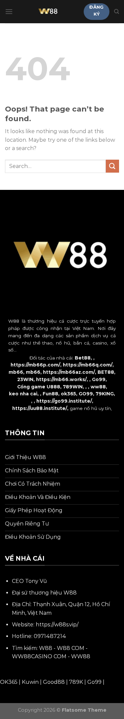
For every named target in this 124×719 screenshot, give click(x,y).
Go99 (98, 379)
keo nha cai (23, 393)
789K (76, 682)
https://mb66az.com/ (69, 372)
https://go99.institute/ (64, 401)
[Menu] (9, 11)
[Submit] (112, 166)
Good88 (54, 682)
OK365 (9, 682)
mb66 (16, 372)
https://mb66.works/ (61, 379)
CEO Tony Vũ (29, 581)
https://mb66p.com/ (35, 364)
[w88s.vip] (48, 11)
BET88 (106, 372)
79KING (105, 393)
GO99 (86, 393)
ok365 (68, 393)
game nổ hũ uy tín (90, 408)
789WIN (73, 386)
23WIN (25, 379)
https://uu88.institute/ (39, 408)
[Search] (116, 11)
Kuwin (30, 682)
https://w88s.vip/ (57, 624)
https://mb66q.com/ (87, 364)
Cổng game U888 (38, 386)
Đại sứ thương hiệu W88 (44, 593)
